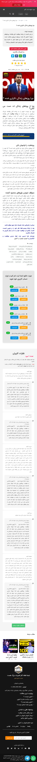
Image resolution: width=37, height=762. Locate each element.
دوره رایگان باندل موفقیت (25, 713)
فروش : (18, 687)
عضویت (21, 14)
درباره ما (23, 726)
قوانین (8, 726)
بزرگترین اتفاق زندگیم (27, 718)
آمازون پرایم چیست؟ (27, 702)
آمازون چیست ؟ (28, 697)
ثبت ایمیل (9, 738)
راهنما (28, 726)
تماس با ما (15, 726)
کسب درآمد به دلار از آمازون (25, 699)
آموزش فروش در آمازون (21, 238)
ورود (26, 14)
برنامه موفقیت (14, 114)
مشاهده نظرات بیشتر (18, 625)
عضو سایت (19, 364)
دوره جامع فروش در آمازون (25, 723)
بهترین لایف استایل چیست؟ (25, 705)
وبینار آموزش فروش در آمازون (24, 715)
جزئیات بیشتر (17, 5)
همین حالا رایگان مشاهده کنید (18, 49)
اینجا (25, 366)
